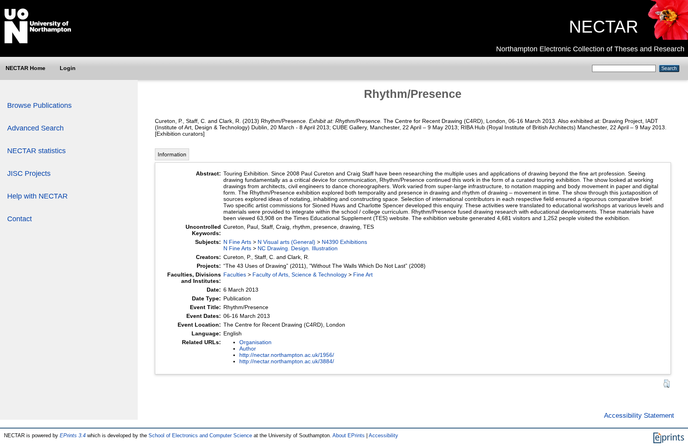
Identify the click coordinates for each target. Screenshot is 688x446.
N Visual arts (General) (286, 242)
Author (247, 348)
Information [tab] (172, 154)
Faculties (234, 274)
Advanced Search (35, 128)
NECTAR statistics (36, 151)
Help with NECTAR (37, 196)
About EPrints (348, 435)
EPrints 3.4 (73, 435)
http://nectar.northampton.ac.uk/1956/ (286, 355)
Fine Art (363, 274)
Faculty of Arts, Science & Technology (299, 274)
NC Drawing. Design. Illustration (298, 248)
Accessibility (383, 435)
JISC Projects (29, 173)
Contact (19, 219)
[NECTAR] (667, 38)
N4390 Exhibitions (344, 242)
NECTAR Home (25, 68)
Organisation (255, 342)
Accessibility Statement (639, 415)
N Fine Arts (237, 242)
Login (68, 68)
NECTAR (603, 26)
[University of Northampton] (38, 42)
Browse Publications (39, 105)
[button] (666, 384)
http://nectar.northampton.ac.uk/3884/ (286, 361)
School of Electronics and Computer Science (200, 435)
